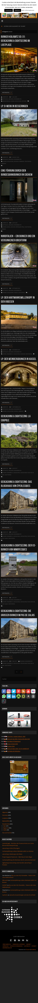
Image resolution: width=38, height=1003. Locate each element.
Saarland (21, 161)
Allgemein (5, 812)
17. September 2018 (16, 407)
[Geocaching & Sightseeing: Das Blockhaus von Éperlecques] (19, 501)
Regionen (11, 99)
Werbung (3, 229)
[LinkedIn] (19, 940)
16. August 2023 (15, 157)
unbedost (3, 163)
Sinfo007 (4, 885)
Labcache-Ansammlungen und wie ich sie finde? (22, 895)
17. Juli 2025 (14, 97)
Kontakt (28, 944)
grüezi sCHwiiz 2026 (12, 744)
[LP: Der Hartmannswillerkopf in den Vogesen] (19, 316)
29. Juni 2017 (14, 468)
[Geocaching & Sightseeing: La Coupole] (19, 435)
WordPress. (33, 949)
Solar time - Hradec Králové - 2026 (16, 736)
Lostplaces (5, 99)
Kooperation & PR (7, 947)
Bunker (12, 101)
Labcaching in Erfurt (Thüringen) (11, 848)
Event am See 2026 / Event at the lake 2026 (18, 739)
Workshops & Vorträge (19, 944)
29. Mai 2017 (14, 661)
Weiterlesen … (6, 92)
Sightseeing (28, 161)
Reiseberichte (17, 99)
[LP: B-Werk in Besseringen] (19, 123)
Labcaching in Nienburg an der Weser (12, 854)
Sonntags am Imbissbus (13, 751)
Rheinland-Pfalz (20, 227)
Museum (24, 101)
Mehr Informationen (27, 10)
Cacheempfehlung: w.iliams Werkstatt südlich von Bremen (17, 851)
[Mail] (23, 940)
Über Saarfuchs (7, 944)
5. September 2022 (15, 288)
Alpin (4, 826)
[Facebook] (10, 940)
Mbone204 (5, 880)
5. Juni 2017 (14, 597)
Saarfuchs (5, 97)
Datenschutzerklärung (16, 946)
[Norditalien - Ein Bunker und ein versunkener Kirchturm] (19, 255)
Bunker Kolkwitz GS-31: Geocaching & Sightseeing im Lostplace (15, 40)
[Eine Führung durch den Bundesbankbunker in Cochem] (19, 189)
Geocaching (18, 101)
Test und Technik (6, 833)
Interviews (5, 815)
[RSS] (27, 940)
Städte (5, 830)
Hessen (16, 411)
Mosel (8, 227)
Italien (16, 292)
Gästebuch (27, 946)
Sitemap (34, 946)
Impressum (5, 946)
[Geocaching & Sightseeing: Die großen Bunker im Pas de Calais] (19, 630)
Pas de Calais (4, 538)
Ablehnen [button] (17, 10)
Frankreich (10, 354)
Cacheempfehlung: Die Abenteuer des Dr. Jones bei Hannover (19, 860)
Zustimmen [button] (8, 10)
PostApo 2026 (11, 746)
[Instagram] (15, 940)
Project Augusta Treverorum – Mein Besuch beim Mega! (17, 857)
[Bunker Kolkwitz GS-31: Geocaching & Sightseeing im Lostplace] (19, 60)
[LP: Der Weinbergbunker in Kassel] (19, 374)
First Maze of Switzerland (13, 741)
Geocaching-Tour (25, 472)
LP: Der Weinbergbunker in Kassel (18, 359)
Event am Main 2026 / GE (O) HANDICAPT (18, 749)
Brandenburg (6, 101)
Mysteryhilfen (6, 821)
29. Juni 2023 (14, 222)
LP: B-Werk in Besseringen (14, 106)
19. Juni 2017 (14, 532)
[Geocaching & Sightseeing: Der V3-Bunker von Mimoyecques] (19, 564)
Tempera (28, 949)
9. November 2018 (15, 349)
